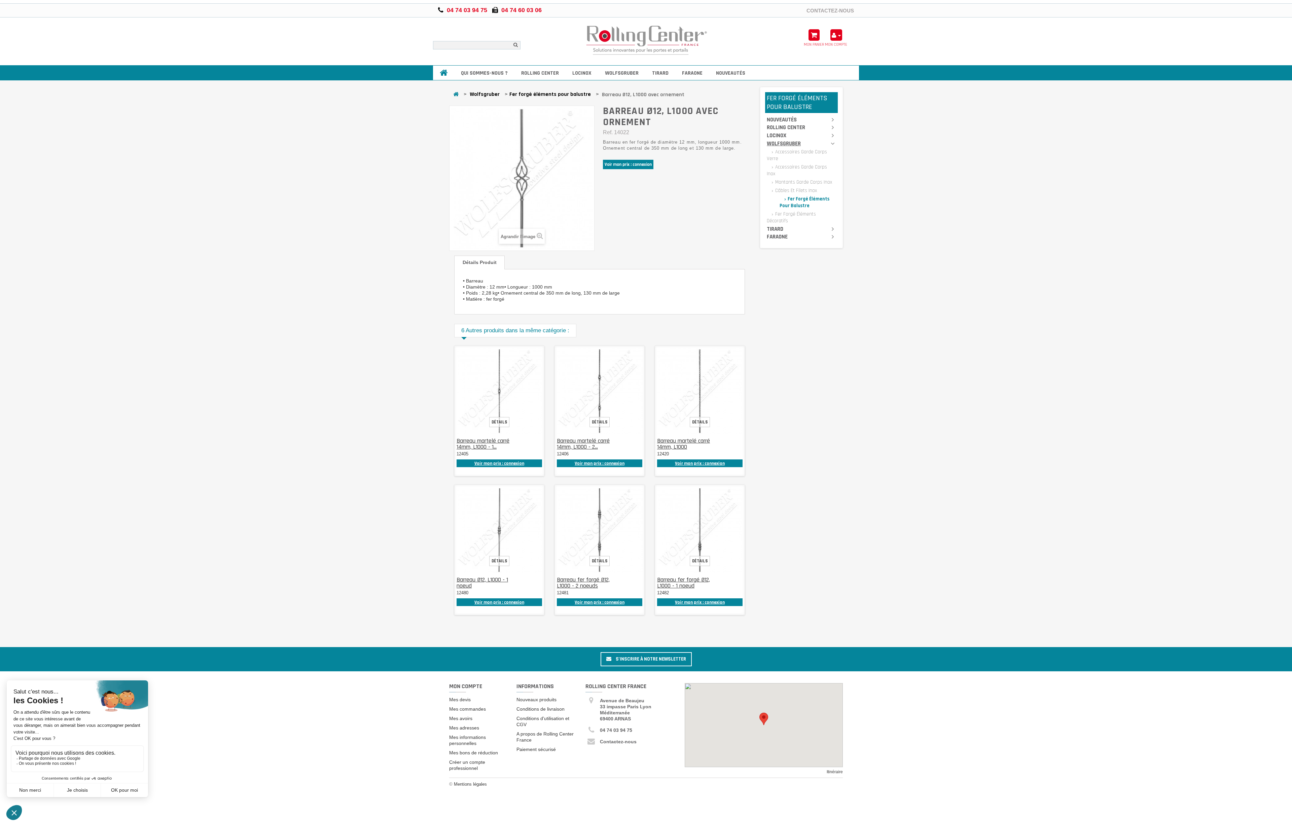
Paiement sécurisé (536, 749)
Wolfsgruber (622, 73)
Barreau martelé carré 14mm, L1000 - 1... (483, 444)
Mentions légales (470, 784)
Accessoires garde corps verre (797, 155)
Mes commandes (467, 709)
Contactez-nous (830, 10)
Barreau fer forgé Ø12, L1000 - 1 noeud (683, 583)
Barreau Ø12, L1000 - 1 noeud (482, 583)
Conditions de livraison (540, 709)
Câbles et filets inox (795, 190)
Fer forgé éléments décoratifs (791, 217)
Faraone (692, 73)
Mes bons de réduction (473, 752)
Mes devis (460, 699)
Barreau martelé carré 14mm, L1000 (683, 444)
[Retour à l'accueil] (456, 94)
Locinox (581, 73)
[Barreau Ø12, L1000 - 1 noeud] (499, 530)
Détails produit (480, 262)
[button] (763, 719)
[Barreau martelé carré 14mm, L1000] (700, 391)
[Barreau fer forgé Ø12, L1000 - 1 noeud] (700, 530)
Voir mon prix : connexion (628, 164)
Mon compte (465, 686)
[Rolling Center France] (646, 40)
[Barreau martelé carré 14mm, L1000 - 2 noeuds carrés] (599, 391)
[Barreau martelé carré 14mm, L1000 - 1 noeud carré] (499, 391)
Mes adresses (464, 728)
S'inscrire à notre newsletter (650, 659)
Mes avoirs (460, 718)
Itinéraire (835, 772)
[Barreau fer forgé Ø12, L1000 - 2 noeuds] (599, 530)
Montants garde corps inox (803, 182)
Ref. (608, 132)
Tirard (660, 73)
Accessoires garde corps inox (797, 170)
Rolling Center (540, 73)
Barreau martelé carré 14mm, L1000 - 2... (583, 444)
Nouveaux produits (536, 699)
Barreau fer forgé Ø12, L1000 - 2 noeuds (583, 583)
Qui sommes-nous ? (484, 73)
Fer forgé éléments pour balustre (550, 94)
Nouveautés (730, 73)
